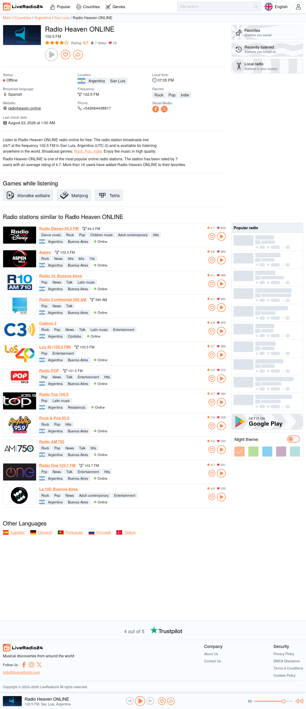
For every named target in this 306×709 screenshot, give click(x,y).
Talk (69, 282)
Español (18, 532)
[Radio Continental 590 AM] (19, 306)
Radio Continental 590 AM (62, 299)
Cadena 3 (47, 323)
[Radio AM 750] (19, 448)
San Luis (117, 81)
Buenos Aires (78, 241)
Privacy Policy (283, 653)
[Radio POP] (19, 377)
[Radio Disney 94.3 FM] (19, 235)
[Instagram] (31, 665)
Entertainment (123, 329)
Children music (101, 234)
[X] (164, 109)
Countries (91, 6)
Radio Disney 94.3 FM (58, 228)
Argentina (96, 81)
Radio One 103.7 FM (57, 465)
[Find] (256, 7)
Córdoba (74, 336)
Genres (119, 6)
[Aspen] (19, 259)
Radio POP (49, 370)
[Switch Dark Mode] (293, 439)
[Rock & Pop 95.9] (19, 424)
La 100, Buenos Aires (58, 489)
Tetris (114, 195)
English (281, 6)
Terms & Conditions (288, 668)
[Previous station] (130, 701)
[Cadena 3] (19, 330)
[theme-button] (240, 452)
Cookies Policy (284, 675)
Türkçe (130, 532)
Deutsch (45, 532)
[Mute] (298, 701)
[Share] (78, 54)
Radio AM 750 (51, 442)
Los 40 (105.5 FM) (55, 347)
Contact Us (212, 661)
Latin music (86, 282)
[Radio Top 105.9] (19, 401)
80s (81, 258)
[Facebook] (155, 109)
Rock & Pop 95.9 (54, 418)
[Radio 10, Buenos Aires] (19, 282)
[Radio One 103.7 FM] (19, 472)
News (58, 258)
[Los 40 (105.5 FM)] (19, 353)
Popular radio (246, 227)
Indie (185, 95)
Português (74, 532)
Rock (158, 95)
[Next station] (150, 701)
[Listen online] (221, 236)
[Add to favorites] (65, 54)
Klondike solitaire (33, 195)
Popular (63, 6)
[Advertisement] (267, 148)
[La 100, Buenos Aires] (19, 495)
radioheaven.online (24, 108)
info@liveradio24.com (21, 672)
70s (92, 258)
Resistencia (76, 407)
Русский (103, 532)
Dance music (51, 234)
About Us (211, 653)
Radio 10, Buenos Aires (60, 276)
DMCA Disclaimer (286, 661)
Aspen (45, 252)
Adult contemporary (133, 234)
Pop (172, 95)
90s (70, 258)
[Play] (51, 54)
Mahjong (79, 195)
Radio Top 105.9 (53, 394)
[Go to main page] (23, 6)
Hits (156, 234)
